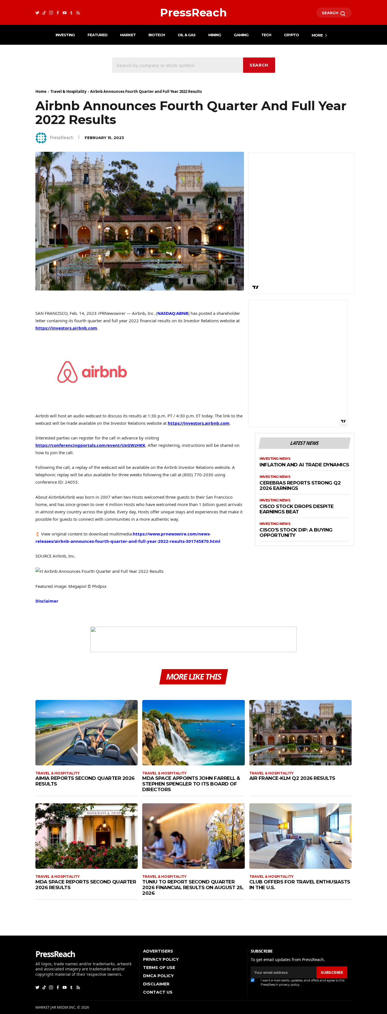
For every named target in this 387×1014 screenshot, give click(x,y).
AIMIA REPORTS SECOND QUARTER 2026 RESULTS (85, 781)
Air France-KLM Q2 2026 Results (292, 778)
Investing (65, 35)
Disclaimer (46, 601)
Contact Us (158, 992)
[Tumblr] (71, 12)
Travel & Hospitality (68, 91)
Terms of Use (159, 967)
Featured (97, 35)
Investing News (275, 459)
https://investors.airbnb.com (66, 328)
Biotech (156, 35)
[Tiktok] (44, 12)
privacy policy (289, 985)
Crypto (291, 35)
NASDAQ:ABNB (172, 313)
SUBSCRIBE (332, 972)
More (317, 35)
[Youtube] (65, 12)
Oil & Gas (186, 35)
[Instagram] (51, 12)
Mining (214, 35)
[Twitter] (37, 12)
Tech (266, 35)
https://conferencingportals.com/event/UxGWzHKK (90, 445)
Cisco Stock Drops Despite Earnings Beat (297, 509)
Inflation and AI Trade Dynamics (304, 464)
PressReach (61, 137)
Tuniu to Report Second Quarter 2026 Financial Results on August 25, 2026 (192, 887)
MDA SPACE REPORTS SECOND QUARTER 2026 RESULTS (85, 884)
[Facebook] (58, 12)
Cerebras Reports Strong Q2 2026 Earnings (300, 485)
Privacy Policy (161, 959)
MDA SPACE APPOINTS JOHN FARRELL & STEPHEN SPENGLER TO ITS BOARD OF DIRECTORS (191, 783)
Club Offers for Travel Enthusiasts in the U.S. (299, 884)
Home (40, 91)
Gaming (241, 35)
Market (128, 35)
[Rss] (78, 12)
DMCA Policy (158, 975)
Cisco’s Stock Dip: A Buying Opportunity (296, 532)
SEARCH (330, 12)
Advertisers (158, 951)
